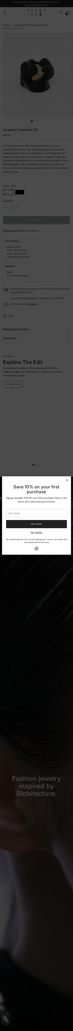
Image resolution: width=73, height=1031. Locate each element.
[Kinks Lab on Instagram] (36, 549)
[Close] (67, 480)
